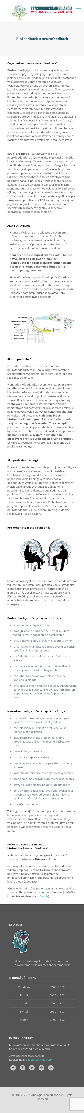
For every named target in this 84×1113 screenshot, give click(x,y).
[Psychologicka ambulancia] (42, 11)
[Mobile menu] (78, 8)
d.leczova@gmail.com (39, 1059)
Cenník (44, 896)
